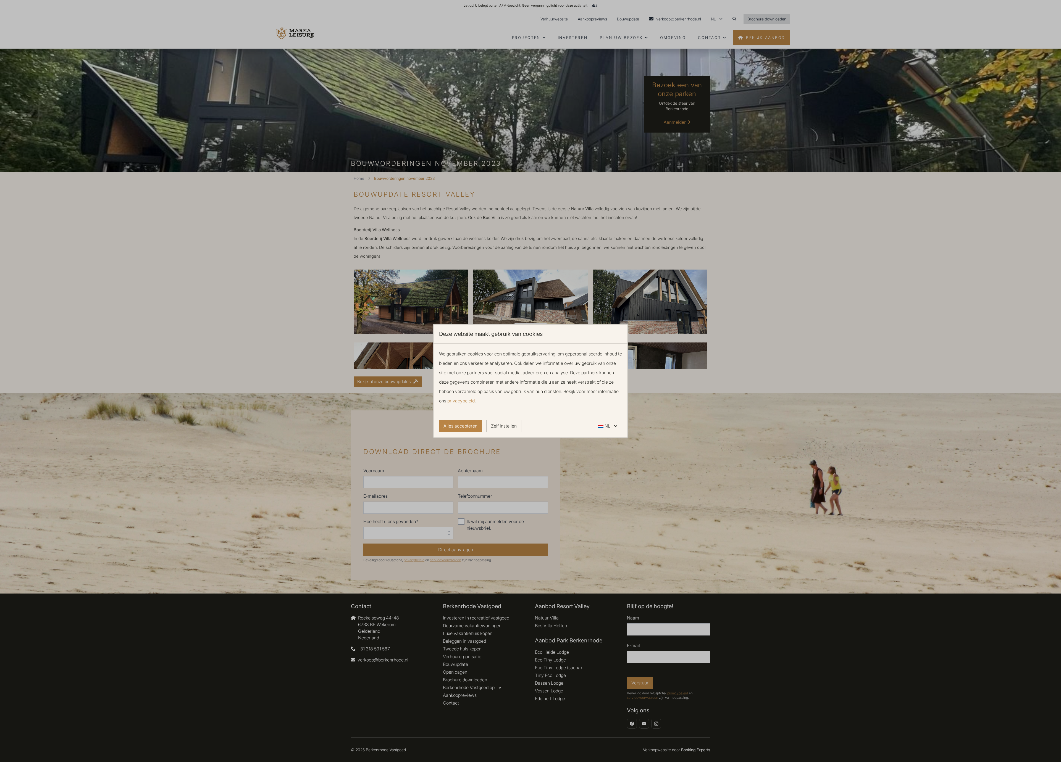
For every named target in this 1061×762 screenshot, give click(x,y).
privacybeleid (461, 401)
